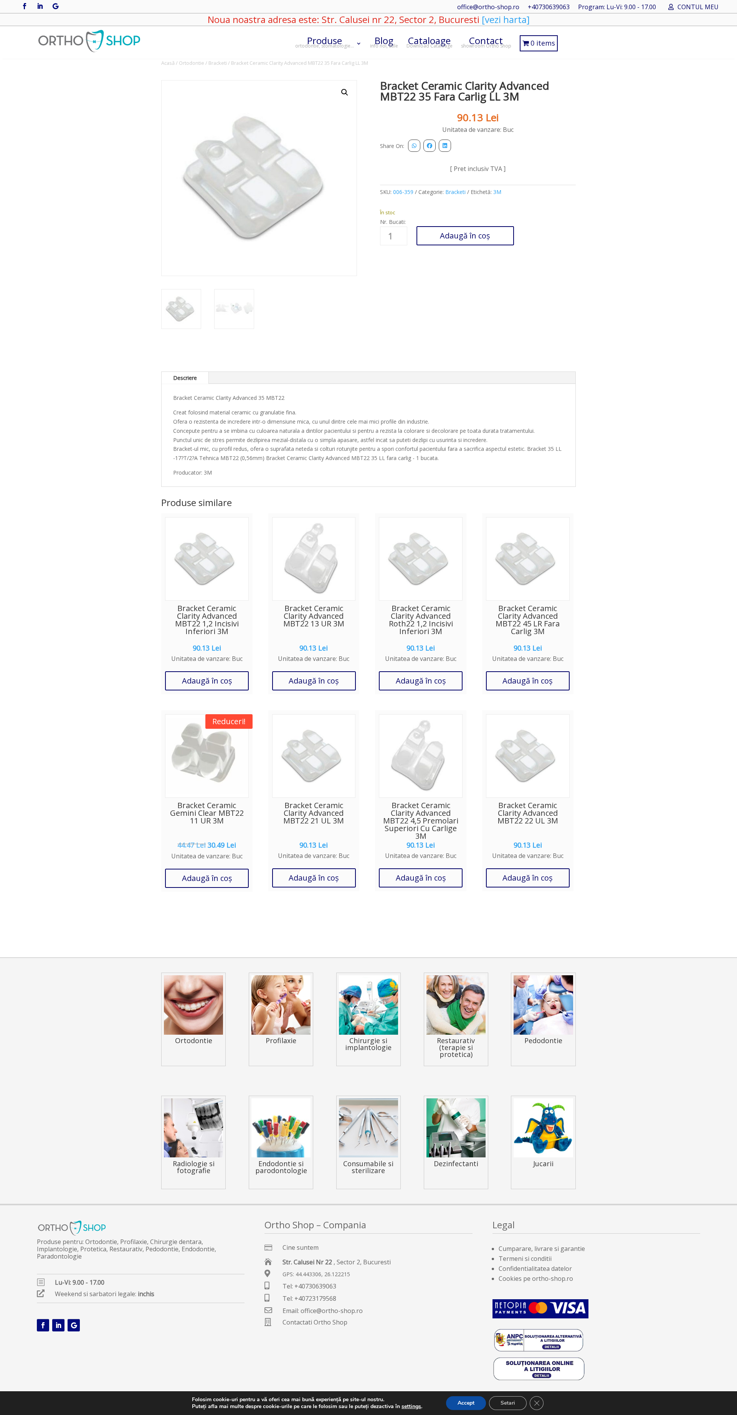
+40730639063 (549, 7)
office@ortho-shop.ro (488, 7)
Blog (384, 41)
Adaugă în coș (465, 235)
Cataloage (430, 41)
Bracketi (217, 62)
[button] (345, 92)
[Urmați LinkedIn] (40, 6)
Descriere (185, 377)
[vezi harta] (504, 19)
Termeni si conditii (525, 1258)
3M (497, 192)
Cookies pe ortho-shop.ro (536, 1278)
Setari (508, 1403)
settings (411, 1406)
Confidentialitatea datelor (535, 1268)
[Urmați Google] (55, 6)
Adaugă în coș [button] (207, 680)
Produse (324, 41)
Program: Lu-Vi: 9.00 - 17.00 (617, 7)
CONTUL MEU (698, 7)
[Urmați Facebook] (24, 6)
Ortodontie (191, 62)
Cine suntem (301, 1247)
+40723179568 (315, 1298)
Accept (466, 1403)
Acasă (168, 62)
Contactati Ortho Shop (315, 1322)
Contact (486, 41)
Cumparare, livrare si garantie (542, 1248)
